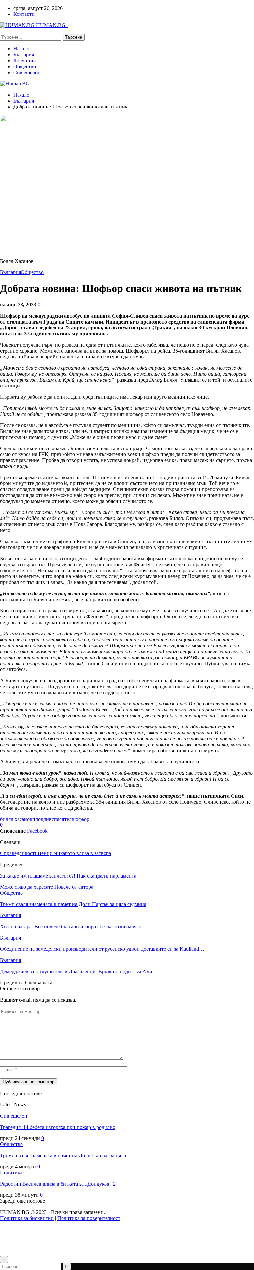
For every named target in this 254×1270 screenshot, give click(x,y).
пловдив (42, 819)
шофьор (80, 819)
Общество (24, 66)
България (23, 54)
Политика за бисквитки (27, 1218)
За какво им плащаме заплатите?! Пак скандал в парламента (68, 876)
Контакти (24, 14)
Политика (11, 1172)
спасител (62, 819)
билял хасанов (16, 819)
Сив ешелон (27, 72)
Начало (21, 48)
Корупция (24, 60)
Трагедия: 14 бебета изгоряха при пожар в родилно (57, 1127)
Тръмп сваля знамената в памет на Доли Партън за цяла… (65, 1155)
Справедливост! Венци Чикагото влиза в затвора (55, 853)
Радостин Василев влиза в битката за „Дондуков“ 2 (58, 1184)
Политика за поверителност (88, 1218)
